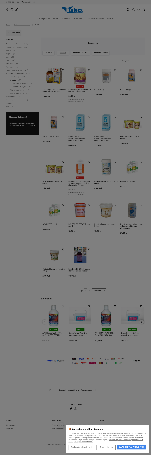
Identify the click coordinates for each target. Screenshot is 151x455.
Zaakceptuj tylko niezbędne (82, 447)
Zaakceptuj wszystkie (131, 447)
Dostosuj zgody (106, 447)
